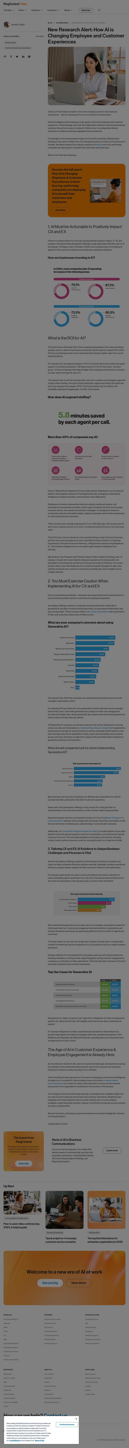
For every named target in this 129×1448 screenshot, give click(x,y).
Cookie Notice (14, 1441)
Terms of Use (39, 1441)
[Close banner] (76, 1419)
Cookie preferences (66, 1425)
